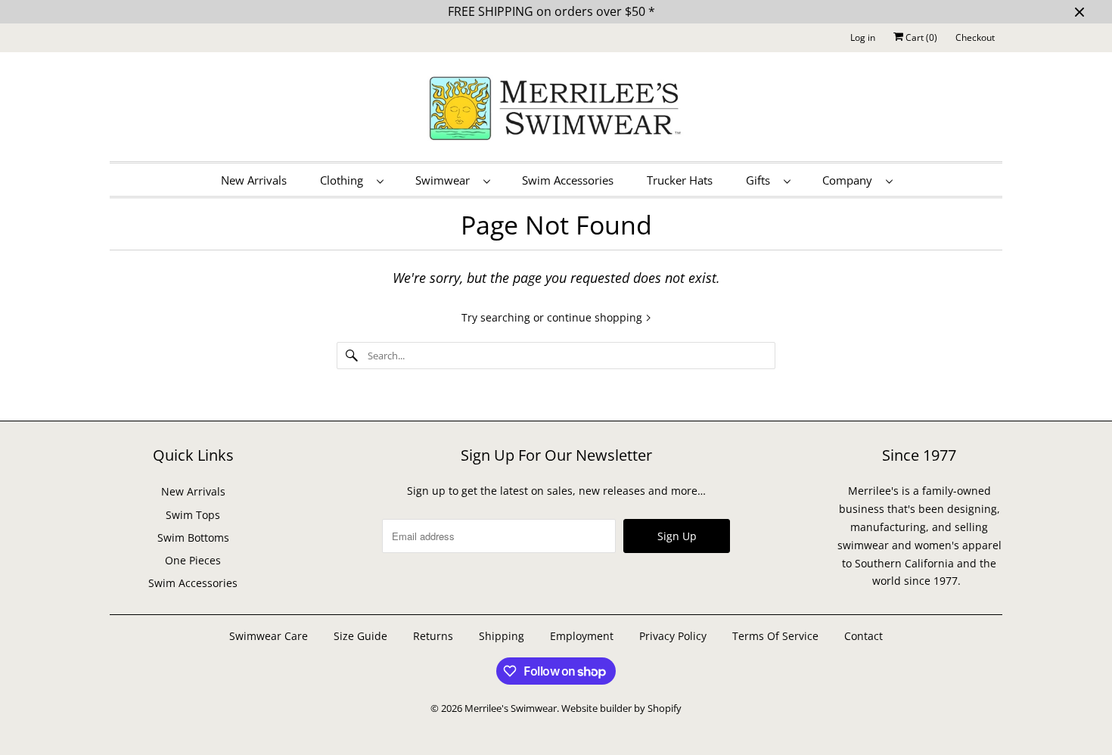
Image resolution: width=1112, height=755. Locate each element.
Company (850, 180)
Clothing (344, 180)
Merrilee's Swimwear (510, 708)
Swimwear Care (270, 636)
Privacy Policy (673, 636)
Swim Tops (193, 515)
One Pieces (193, 560)
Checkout (975, 37)
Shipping (501, 636)
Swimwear (445, 180)
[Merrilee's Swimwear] (556, 110)
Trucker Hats (680, 180)
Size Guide (360, 636)
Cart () (920, 37)
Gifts (761, 180)
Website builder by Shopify (621, 708)
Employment (581, 636)
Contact (863, 636)
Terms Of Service (775, 636)
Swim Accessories (567, 180)
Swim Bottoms (193, 537)
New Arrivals (254, 180)
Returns (433, 636)
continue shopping (596, 317)
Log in (862, 37)
